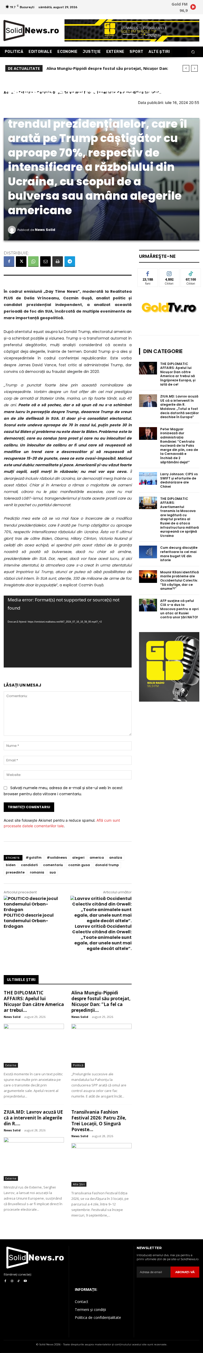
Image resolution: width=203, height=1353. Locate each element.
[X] (21, 261)
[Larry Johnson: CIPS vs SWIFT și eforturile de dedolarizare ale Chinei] (148, 478)
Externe (10, 1065)
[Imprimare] (57, 261)
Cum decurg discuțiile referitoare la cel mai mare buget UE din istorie (178, 553)
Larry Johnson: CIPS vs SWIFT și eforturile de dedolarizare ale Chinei (179, 480)
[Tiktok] (19, 1281)
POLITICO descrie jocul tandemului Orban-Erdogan (29, 920)
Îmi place (147, 273)
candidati (29, 865)
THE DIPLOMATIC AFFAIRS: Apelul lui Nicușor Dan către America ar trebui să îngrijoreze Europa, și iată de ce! (177, 374)
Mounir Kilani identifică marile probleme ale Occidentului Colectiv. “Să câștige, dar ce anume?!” (179, 580)
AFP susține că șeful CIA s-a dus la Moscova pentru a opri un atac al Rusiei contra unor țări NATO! (179, 608)
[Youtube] (25, 1281)
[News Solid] (12, 230)
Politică (78, 1065)
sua (52, 872)
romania (37, 872)
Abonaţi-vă (185, 1272)
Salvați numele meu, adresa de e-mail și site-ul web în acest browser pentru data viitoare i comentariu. (63, 791)
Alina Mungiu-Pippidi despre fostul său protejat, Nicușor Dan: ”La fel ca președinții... (101, 1001)
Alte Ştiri (79, 1184)
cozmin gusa (79, 865)
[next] (194, 68)
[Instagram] (12, 1281)
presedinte (15, 872)
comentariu (53, 865)
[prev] (186, 68)
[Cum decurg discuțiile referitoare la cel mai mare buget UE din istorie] (148, 552)
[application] (68, 632)
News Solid (45, 229)
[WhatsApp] (33, 261)
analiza (115, 857)
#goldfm (33, 857)
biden (11, 865)
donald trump (107, 865)
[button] (193, 52)
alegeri (78, 857)
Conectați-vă (169, 274)
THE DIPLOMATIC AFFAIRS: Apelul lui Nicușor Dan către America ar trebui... (34, 1001)
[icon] (193, 8)
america (97, 857)
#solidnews (57, 857)
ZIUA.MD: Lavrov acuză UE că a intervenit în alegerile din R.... (33, 1118)
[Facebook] (9, 261)
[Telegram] (69, 261)
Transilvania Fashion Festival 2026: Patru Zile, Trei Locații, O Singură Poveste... (98, 1120)
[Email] (45, 261)
